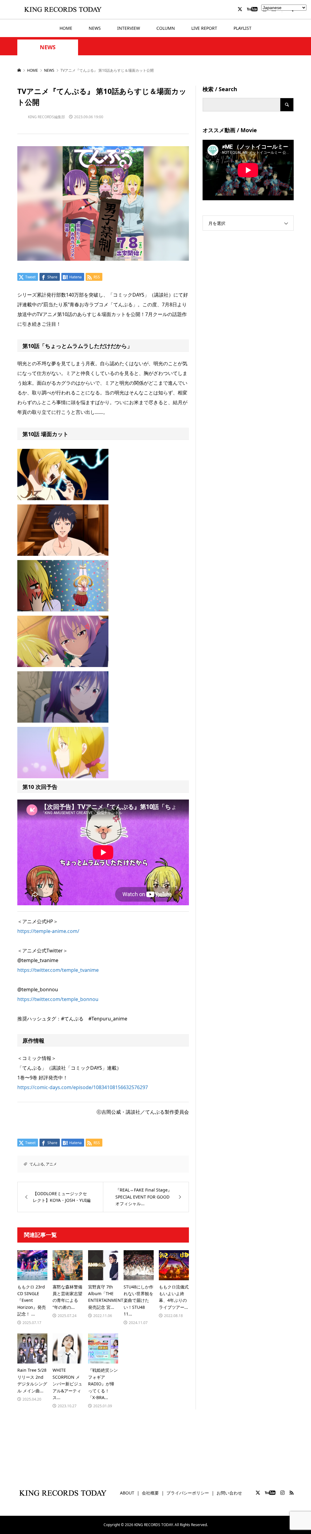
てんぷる (36, 1164)
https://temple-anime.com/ (48, 931)
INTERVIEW (128, 28)
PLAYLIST (242, 28)
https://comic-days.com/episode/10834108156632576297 (82, 1087)
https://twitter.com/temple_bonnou (57, 999)
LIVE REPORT (204, 28)
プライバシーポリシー (187, 1493)
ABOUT (127, 1493)
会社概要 (150, 1493)
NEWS (95, 28)
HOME (66, 28)
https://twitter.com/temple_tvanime (58, 970)
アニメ (51, 1164)
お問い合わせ (229, 1493)
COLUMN (165, 28)
